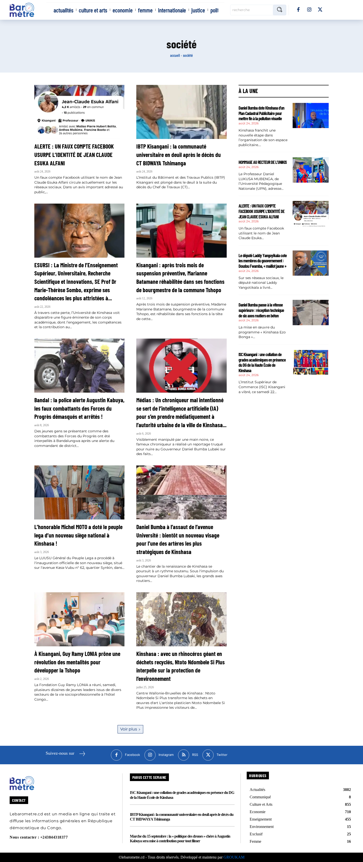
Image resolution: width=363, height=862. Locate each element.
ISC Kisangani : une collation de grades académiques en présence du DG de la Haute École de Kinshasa (262, 362)
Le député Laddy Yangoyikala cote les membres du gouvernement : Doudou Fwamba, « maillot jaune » (263, 261)
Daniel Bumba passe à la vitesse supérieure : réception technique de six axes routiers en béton (261, 310)
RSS (195, 755)
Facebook (132, 755)
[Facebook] (298, 10)
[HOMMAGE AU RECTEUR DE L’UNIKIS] (311, 169)
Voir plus (128, 729)
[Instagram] (309, 10)
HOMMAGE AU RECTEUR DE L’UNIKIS (263, 162)
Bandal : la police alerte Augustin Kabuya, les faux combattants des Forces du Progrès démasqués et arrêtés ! (79, 408)
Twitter (222, 755)
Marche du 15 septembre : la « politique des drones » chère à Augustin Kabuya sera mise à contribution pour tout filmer (180, 838)
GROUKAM (233, 857)
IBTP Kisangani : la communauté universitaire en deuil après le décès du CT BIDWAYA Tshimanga (178, 154)
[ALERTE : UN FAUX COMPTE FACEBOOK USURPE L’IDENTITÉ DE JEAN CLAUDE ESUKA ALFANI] (79, 112)
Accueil (175, 55)
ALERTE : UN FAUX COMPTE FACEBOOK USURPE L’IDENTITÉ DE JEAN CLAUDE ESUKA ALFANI (74, 154)
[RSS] (183, 755)
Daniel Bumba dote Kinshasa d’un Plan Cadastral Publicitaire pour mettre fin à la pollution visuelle (261, 113)
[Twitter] (320, 10)
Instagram (166, 755)
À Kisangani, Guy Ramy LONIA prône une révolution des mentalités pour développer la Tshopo (77, 662)
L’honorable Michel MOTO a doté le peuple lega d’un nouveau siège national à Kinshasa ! (78, 535)
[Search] (279, 10)
